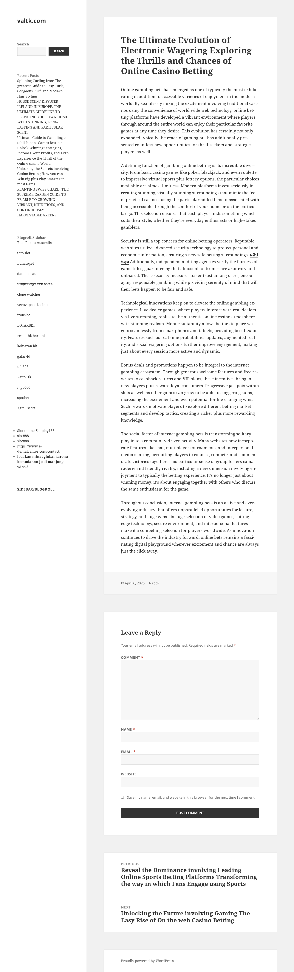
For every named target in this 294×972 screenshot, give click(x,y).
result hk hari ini (31, 335)
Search (23, 44)
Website (128, 774)
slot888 (23, 435)
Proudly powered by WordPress (147, 960)
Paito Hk (24, 377)
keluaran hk (27, 346)
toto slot (23, 253)
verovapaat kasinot (33, 304)
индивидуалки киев (35, 284)
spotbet (23, 397)
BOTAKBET (26, 325)
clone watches (28, 294)
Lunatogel (25, 263)
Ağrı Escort (26, 408)
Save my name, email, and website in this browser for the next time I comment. (191, 797)
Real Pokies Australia (34, 242)
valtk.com (31, 21)
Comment (132, 657)
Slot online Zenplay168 (35, 430)
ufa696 (22, 366)
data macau (26, 273)
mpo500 (23, 387)
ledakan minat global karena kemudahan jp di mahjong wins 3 (42, 461)
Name (128, 729)
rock (155, 583)
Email (128, 751)
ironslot (23, 315)
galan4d (23, 356)
